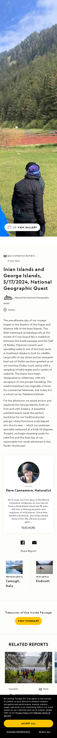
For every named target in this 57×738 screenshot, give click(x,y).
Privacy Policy (22, 713)
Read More (28, 527)
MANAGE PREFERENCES (18, 732)
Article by (28, 486)
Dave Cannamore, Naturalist (28, 490)
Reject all (45, 732)
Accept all (28, 723)
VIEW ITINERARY (28, 620)
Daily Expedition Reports (25, 655)
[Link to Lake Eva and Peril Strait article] (28, 667)
